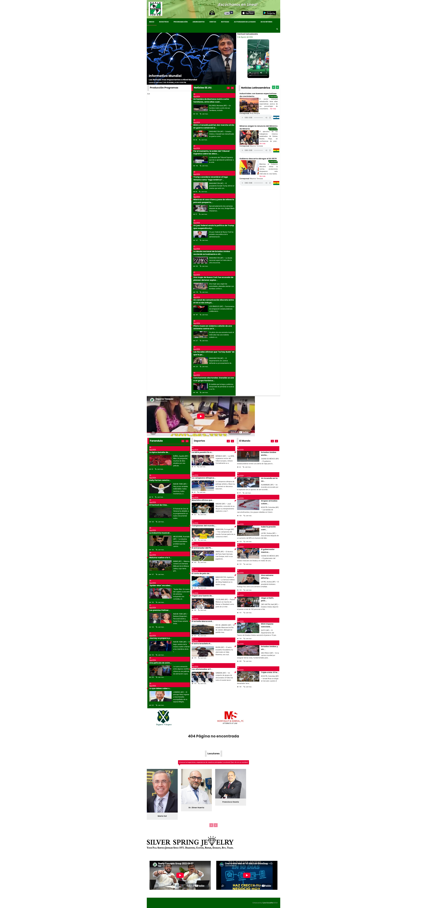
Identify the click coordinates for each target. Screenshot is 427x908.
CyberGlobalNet (268, 903)
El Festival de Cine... (158, 505)
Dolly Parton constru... (160, 480)
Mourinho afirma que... (203, 500)
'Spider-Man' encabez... (160, 585)
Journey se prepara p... (160, 638)
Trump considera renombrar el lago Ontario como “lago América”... (210, 178)
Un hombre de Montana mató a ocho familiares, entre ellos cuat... (211, 100)
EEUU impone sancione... (267, 625)
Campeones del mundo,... (204, 525)
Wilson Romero (265, 812)
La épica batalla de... (159, 452)
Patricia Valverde (230, 810)
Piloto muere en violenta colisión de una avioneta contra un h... (212, 327)
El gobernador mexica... (268, 550)
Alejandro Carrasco (162, 816)
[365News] (155, 9)
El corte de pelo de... (201, 573)
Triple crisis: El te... (270, 672)
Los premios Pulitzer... (159, 610)
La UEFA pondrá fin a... (202, 452)
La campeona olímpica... (204, 478)
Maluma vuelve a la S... (160, 557)
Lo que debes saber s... (160, 688)
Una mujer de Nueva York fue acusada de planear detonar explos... (213, 278)
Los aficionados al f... (202, 669)
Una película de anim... (160, 663)
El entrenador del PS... (202, 548)
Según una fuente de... (202, 595)
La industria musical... (160, 533)
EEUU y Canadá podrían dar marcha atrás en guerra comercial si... (213, 126)
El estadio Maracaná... (203, 621)
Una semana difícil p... (267, 576)
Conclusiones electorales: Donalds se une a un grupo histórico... (213, 379)
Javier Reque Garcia (196, 815)
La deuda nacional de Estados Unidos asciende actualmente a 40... (211, 252)
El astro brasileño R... (202, 643)
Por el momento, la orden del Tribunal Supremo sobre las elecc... (211, 152)
